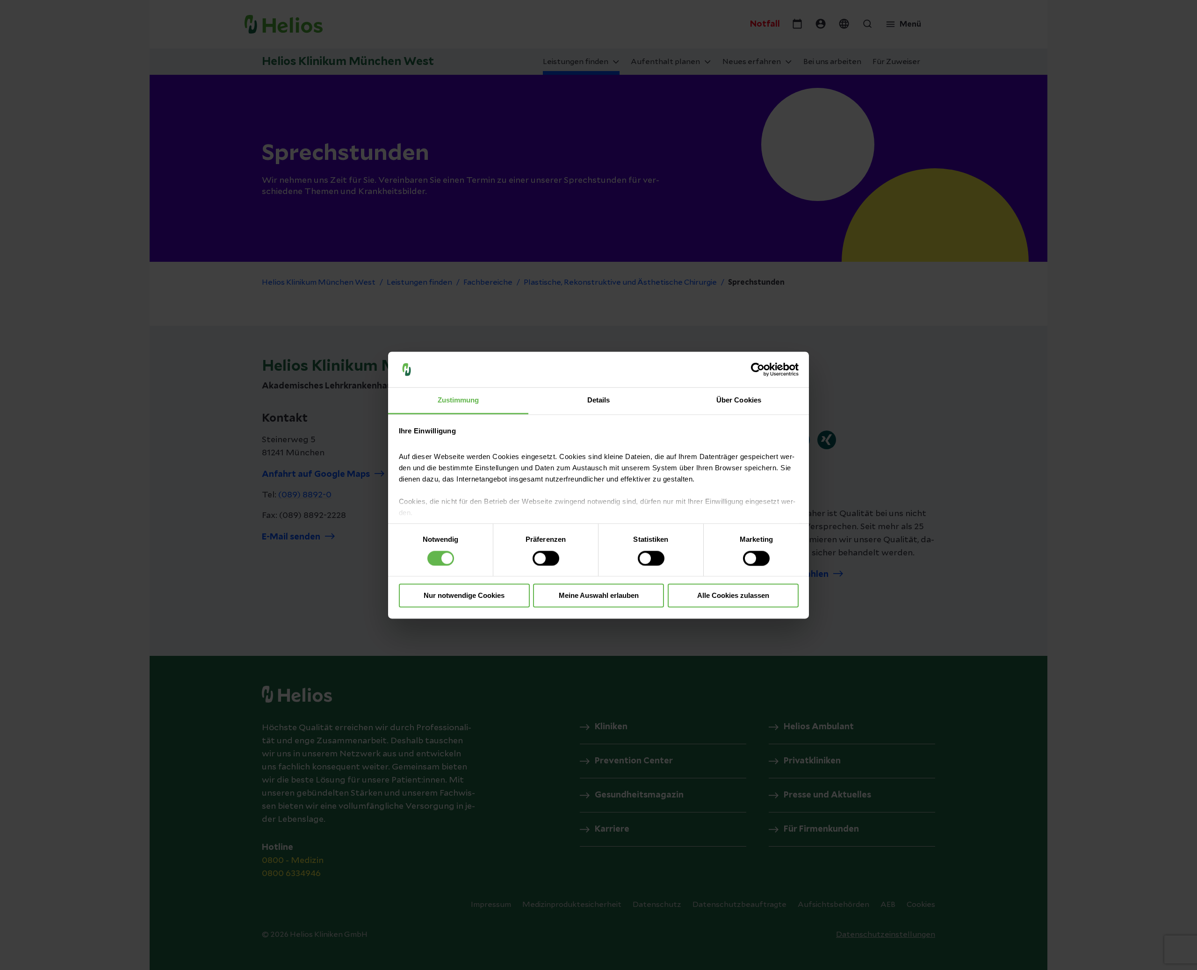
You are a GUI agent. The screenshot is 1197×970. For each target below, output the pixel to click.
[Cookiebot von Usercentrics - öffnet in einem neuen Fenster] (758, 369)
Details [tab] (598, 400)
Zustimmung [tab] (458, 400)
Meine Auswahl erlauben (599, 596)
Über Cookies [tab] (738, 400)
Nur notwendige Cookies (464, 596)
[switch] (546, 558)
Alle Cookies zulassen (733, 596)
